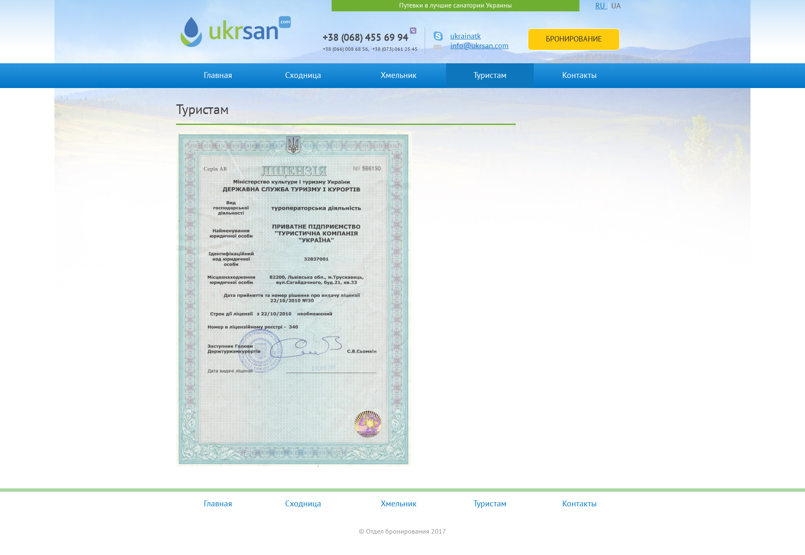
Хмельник (399, 75)
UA (616, 6)
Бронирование (574, 39)
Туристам (489, 75)
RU (601, 6)
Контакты (579, 75)
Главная (218, 75)
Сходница (303, 75)
